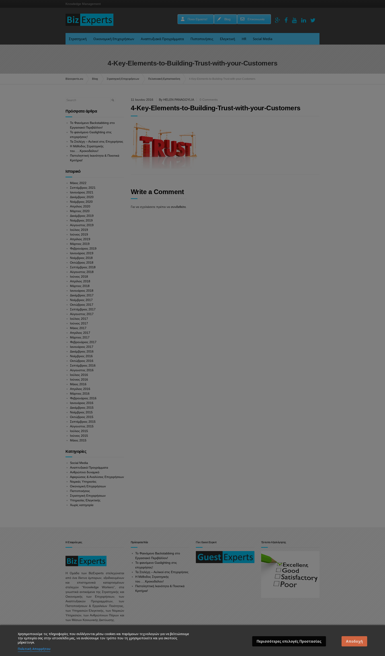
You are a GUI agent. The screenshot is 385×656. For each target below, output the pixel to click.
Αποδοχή (354, 641)
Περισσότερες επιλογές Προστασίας (289, 641)
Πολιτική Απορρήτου (34, 649)
